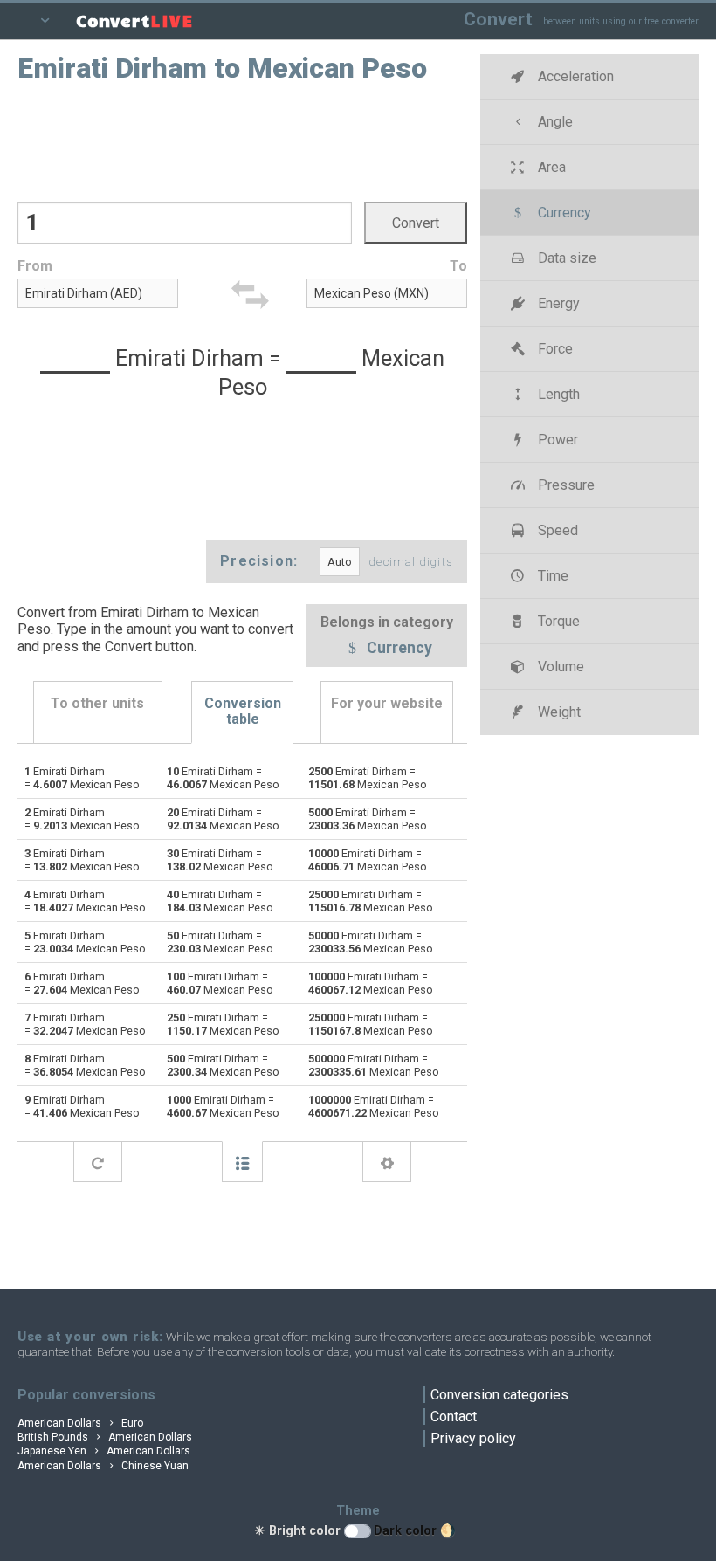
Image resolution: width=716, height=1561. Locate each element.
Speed (556, 530)
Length (557, 394)
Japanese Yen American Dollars (103, 1451)
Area (550, 167)
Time (551, 575)
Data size (565, 258)
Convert (498, 19)
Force (553, 348)
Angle (553, 121)
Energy (557, 303)
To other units (97, 703)
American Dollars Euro (80, 1423)
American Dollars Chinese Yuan (103, 1466)
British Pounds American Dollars (104, 1437)
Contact (453, 1416)
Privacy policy (473, 1438)
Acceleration (574, 76)
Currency (397, 649)
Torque (557, 621)
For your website (387, 703)
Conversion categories (499, 1394)
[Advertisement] (242, 140)
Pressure (564, 485)
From (34, 266)
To (458, 266)
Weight (557, 712)
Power (556, 439)
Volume (559, 666)
